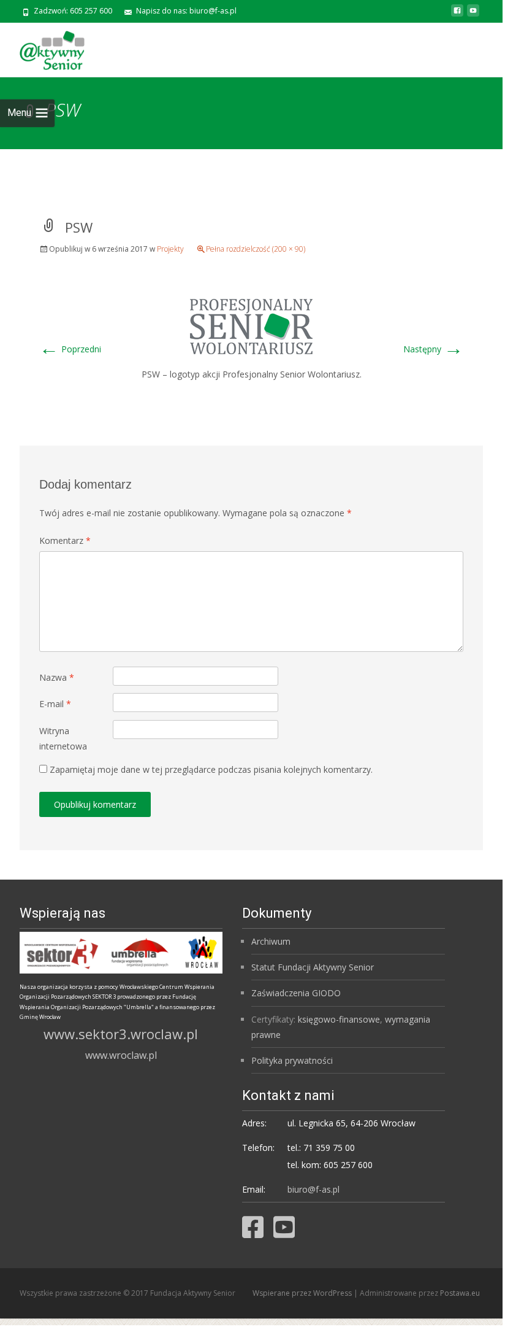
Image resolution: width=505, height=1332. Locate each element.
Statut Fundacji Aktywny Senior (312, 967)
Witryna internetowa (63, 738)
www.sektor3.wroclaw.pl (121, 1033)
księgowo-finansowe (339, 1019)
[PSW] (251, 325)
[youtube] (473, 15)
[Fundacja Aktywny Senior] (42, 47)
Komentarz (65, 540)
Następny (433, 349)
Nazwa (56, 677)
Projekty (170, 249)
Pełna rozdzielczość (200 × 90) (255, 249)
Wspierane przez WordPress (303, 1293)
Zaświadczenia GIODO (296, 993)
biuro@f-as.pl (313, 1189)
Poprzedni (70, 349)
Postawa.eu (460, 1293)
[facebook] (457, 15)
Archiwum (270, 941)
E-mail (55, 704)
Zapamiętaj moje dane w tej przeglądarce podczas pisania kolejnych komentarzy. (211, 769)
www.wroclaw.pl (121, 1055)
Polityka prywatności (292, 1060)
